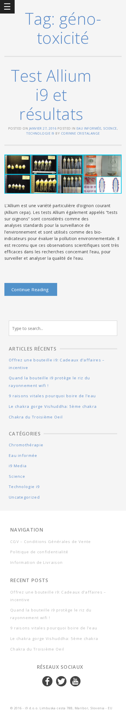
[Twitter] (61, 681)
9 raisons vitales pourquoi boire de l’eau (52, 395)
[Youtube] (75, 681)
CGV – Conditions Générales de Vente (50, 541)
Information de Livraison (36, 562)
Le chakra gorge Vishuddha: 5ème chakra (53, 406)
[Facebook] (47, 681)
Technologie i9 (40, 133)
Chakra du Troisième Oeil (36, 417)
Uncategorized (24, 497)
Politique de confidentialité (39, 551)
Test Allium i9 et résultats (51, 94)
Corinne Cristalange (80, 133)
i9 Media (18, 465)
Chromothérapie (26, 445)
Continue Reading (30, 289)
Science (110, 128)
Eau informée (88, 128)
